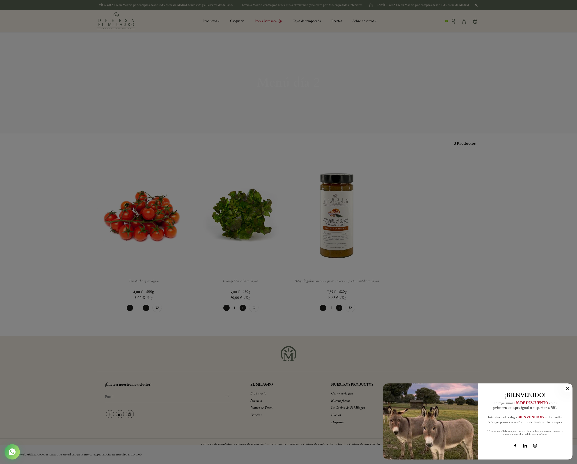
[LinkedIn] (525, 446)
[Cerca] (567, 388)
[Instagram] (535, 446)
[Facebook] (515, 446)
